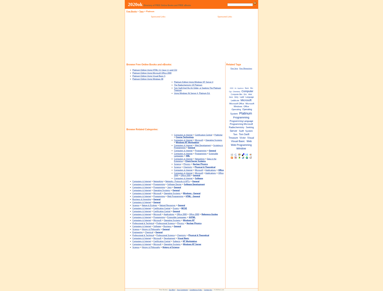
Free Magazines (245, 68)
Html (250, 94)
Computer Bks (236, 94)
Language (249, 97)
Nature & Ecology (149, 205)
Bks (251, 88)
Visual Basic (238, 141)
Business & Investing (141, 199)
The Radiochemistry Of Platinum (188, 85)
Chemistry (187, 167)
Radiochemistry (236, 127)
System (249, 131)
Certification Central (203, 135)
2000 (231, 88)
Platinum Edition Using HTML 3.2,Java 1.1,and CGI (154, 70)
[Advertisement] (158, 40)
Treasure (233, 137)
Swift (241, 131)
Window (241, 148)
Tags (141, 11)
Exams (176, 208)
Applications (210, 170)
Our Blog (172, 290)
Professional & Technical (143, 223)
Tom (235, 134)
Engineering (137, 232)
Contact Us (208, 290)
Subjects (176, 241)
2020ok (135, 4)
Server (233, 130)
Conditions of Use (196, 290)
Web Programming (175, 196)
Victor (243, 137)
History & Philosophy (151, 229)
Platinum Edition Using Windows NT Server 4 (193, 82)
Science (177, 164)
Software (157, 226)
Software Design (174, 184)
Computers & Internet (183, 135)
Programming (200, 151)
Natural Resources (167, 205)
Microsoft (199, 140)
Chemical (149, 232)
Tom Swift (244, 134)
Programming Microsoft (241, 124)
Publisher (218, 135)
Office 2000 (186, 175)
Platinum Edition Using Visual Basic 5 (148, 76)
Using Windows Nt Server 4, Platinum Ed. (192, 93)
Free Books (131, 11)
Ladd (242, 97)
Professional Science (165, 223)
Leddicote (235, 100)
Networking (200, 159)
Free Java (234, 68)
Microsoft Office (236, 103)
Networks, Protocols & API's (177, 181)
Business (167, 226)
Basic (247, 88)
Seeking (250, 127)
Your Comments (182, 290)
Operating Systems (213, 140)
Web (249, 141)
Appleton (240, 88)
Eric (245, 94)
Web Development (203, 145)
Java (169, 187)
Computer (247, 91)
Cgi (230, 91)
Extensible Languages (176, 217)
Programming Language (241, 121)
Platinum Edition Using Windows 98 (147, 79)
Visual (250, 137)
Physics (186, 164)
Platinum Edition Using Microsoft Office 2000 (151, 73)
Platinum (245, 113)
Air (235, 88)
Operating (236, 109)
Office (246, 106)
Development (169, 238)
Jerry (236, 97)
